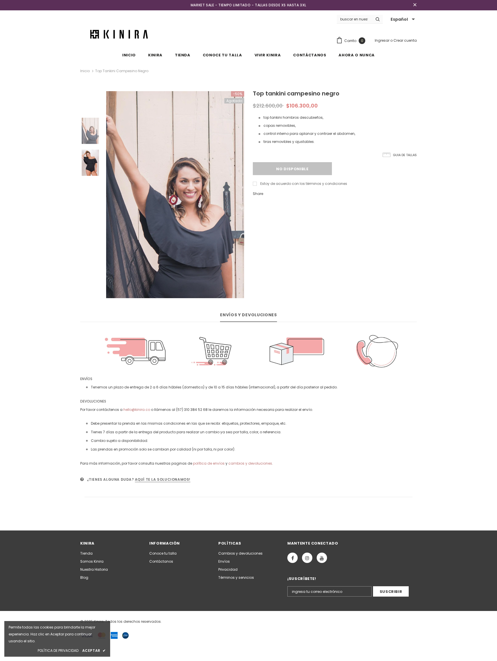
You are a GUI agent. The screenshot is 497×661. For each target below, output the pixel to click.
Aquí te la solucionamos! (162, 479)
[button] (402, 19)
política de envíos (209, 463)
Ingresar (382, 40)
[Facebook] (292, 558)
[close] (415, 5)
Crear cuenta (405, 40)
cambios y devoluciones (250, 463)
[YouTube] (322, 558)
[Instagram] (307, 558)
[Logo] (120, 34)
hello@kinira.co (136, 409)
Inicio (85, 70)
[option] (175, 194)
